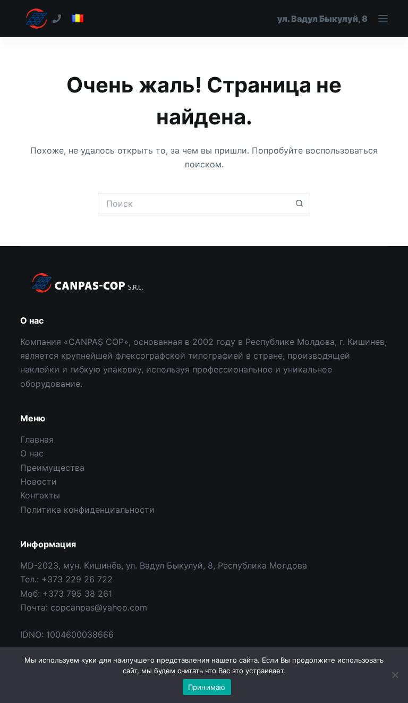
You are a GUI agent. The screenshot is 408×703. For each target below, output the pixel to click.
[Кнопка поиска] (299, 203)
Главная (37, 439)
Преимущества (52, 467)
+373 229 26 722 (77, 579)
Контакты (40, 495)
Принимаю (207, 687)
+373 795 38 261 (77, 593)
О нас (32, 453)
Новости (38, 481)
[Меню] (332, 19)
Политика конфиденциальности (87, 509)
